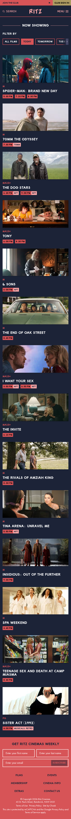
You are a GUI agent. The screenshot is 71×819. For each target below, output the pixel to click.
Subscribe (59, 763)
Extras (19, 791)
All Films (11, 41)
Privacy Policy (35, 805)
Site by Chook (49, 805)
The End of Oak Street (24, 332)
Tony (7, 236)
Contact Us (52, 791)
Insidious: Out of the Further (31, 574)
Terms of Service (32, 812)
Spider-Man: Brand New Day (30, 91)
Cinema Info (52, 783)
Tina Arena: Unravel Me (26, 526)
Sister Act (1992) (18, 723)
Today (27, 41)
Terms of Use (22, 805)
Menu (60, 11)
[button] (67, 42)
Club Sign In (61, 2)
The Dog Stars (16, 187)
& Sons (9, 284)
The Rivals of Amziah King (28, 478)
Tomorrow (45, 41)
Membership (19, 783)
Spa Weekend (15, 623)
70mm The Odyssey (20, 139)
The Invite (12, 429)
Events (52, 775)
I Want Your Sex (18, 381)
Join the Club (10, 2)
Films (19, 775)
